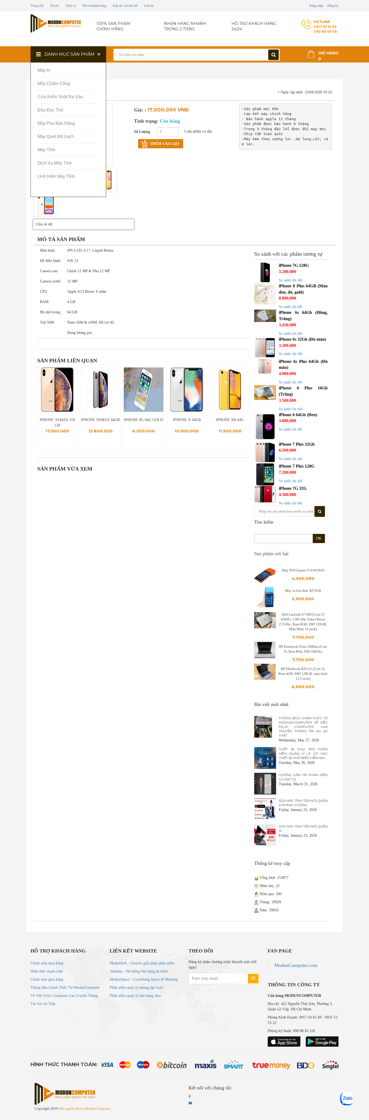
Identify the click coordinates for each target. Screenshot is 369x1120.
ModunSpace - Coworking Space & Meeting (143, 979)
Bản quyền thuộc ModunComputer (84, 1108)
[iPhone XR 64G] (230, 389)
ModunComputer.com (295, 965)
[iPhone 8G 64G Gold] (143, 389)
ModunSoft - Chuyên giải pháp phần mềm (142, 963)
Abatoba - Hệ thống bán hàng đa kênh (139, 971)
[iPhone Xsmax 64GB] (100, 389)
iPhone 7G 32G (293, 488)
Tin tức (54, 6)
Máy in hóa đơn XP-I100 (303, 591)
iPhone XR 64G (230, 420)
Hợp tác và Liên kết (125, 6)
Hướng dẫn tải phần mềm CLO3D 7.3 (303, 777)
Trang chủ (37, 6)
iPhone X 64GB (187, 420)
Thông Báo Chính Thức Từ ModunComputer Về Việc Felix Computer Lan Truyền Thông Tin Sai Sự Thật (303, 726)
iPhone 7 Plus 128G (296, 466)
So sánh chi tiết (290, 280)
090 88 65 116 (325, 31)
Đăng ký (332, 6)
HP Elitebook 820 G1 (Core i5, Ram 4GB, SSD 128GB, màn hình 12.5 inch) (303, 674)
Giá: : (140, 110)
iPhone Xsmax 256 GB (57, 422)
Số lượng (142, 132)
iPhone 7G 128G (294, 265)
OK (318, 538)
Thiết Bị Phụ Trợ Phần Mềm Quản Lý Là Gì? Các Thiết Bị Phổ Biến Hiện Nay (303, 753)
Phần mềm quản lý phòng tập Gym (136, 988)
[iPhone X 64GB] (187, 389)
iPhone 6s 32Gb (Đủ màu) (302, 339)
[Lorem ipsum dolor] (45, 204)
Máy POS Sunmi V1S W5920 (303, 570)
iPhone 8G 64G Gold (143, 420)
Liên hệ (148, 6)
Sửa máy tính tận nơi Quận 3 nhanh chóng (303, 803)
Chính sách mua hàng (47, 963)
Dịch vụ (71, 6)
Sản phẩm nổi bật (271, 553)
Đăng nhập (316, 6)
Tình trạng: (157, 121)
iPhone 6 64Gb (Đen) (298, 414)
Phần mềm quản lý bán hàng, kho (135, 996)
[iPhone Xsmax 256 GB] (57, 389)
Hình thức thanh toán (47, 971)
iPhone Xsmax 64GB (100, 420)
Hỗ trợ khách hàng (94, 6)
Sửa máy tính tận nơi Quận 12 (303, 828)
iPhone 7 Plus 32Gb (297, 444)
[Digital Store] (56, 23)
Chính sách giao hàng (47, 979)
